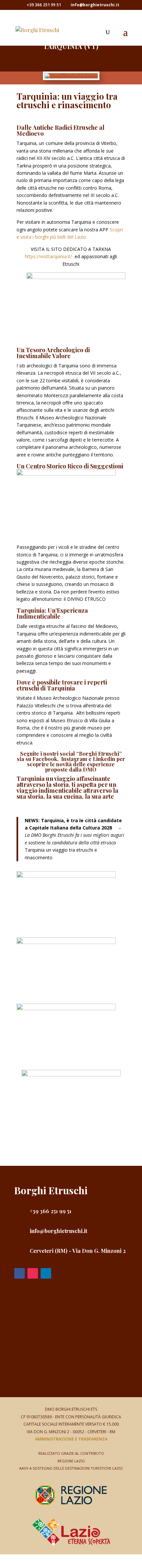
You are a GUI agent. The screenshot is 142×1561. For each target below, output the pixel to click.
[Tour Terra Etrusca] (71, 73)
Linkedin (104, 758)
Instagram (74, 758)
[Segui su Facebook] (19, 1273)
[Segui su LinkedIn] (46, 1273)
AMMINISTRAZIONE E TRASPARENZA (71, 1439)
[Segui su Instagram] (32, 1273)
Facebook (44, 758)
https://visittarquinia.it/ (48, 256)
